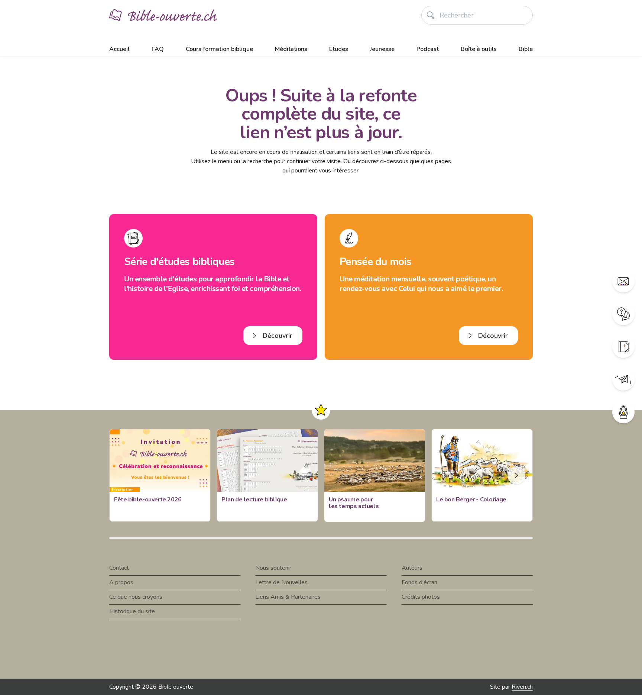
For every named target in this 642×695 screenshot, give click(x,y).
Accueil (119, 49)
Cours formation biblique (219, 49)
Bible (526, 49)
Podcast (427, 49)
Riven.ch (522, 687)
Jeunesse (382, 49)
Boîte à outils (479, 49)
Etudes (338, 49)
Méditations (291, 49)
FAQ (158, 49)
